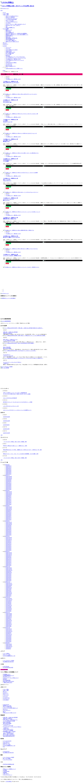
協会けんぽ (8, 36)
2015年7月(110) (9, 634)
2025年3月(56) (8, 486)
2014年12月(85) (9, 644)
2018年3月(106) (9, 593)
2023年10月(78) (9, 509)
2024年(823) (7, 490)
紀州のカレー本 (6, 743)
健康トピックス (9, 29)
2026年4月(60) (8, 470)
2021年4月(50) (8, 546)
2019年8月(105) (9, 572)
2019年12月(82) (9, 567)
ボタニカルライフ (6, 710)
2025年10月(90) (9, 478)
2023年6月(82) (8, 513)
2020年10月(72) (9, 554)
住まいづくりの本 (6, 654)
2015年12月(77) (9, 628)
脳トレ (4, 711)
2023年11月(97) (9, 508)
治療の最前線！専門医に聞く (12, 38)
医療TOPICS (8, 31)
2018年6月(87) (8, 590)
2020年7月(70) (8, 558)
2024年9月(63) (8, 495)
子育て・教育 (6, 14)
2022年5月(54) (8, 530)
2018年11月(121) (9, 584)
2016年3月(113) (9, 624)
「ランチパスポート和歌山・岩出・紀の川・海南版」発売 (15, 441)
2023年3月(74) (8, 517)
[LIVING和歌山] (7, 2)
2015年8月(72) (8, 633)
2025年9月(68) (8, 479)
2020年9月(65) (8, 556)
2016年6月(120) (9, 620)
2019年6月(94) (8, 574)
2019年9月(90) (8, 571)
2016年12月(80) (9, 613)
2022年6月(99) (8, 529)
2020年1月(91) (8, 565)
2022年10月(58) (9, 524)
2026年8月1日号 (6, 428)
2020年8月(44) (8, 557)
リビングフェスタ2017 (7, 759)
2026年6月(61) (8, 468)
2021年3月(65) (8, 547)
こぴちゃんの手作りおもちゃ (12, 21)
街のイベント (6, 694)
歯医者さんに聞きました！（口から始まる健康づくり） (17, 34)
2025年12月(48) (9, 476)
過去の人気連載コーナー (11, 66)
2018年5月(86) (8, 591)
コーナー (5, 46)
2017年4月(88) (8, 607)
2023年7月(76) (8, 512)
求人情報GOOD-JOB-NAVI (8, 661)
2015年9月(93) (8, 632)
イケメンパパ (8, 47)
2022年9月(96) (8, 525)
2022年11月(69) (9, 523)
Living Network (6, 666)
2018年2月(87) (8, 594)
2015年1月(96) (8, 641)
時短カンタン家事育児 (10, 17)
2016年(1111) (7, 612)
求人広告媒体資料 (6, 680)
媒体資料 (5, 679)
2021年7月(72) (8, 543)
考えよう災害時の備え (7, 706)
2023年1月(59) (8, 519)
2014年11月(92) (9, 645)
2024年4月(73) (8, 501)
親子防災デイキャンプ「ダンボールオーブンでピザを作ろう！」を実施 (17, 402)
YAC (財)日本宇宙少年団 (8, 667)
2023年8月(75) (8, 511)
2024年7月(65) (8, 497)
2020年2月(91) (8, 564)
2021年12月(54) (9, 537)
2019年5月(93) (8, 576)
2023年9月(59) (8, 510)
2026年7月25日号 (6, 432)
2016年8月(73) (8, 618)
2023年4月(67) (8, 516)
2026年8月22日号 (6, 420)
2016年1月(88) (8, 626)
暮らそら (5, 42)
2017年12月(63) (9, 598)
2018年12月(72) (9, 583)
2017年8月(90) (8, 603)
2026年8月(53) (8, 465)
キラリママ (8, 48)
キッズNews (8, 23)
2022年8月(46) (8, 526)
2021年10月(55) (9, 539)
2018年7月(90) (8, 588)
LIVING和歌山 (9, 781)
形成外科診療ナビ (9, 35)
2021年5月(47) (8, 545)
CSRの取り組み (6, 771)
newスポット (5, 692)
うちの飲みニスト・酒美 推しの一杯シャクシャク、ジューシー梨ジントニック (10, 199)
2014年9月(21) (8, 647)
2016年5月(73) (8, 621)
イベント (5, 45)
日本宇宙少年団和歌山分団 (8, 764)
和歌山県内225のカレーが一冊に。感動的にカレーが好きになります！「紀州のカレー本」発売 (22, 449)
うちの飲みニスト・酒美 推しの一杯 (13, 59)
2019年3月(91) (8, 578)
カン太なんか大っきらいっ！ (12, 18)
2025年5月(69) (8, 484)
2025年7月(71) (8, 482)
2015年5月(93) (8, 637)
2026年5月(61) (8, 469)
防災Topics (8, 55)
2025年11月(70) (9, 477)
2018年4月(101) (9, 592)
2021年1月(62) (8, 550)
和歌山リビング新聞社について (9, 769)
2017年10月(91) (9, 600)
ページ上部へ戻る (4, 669)
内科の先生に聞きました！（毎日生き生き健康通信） (16, 33)
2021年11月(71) (9, 538)
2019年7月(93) (8, 573)
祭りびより (5, 709)
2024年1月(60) (8, 504)
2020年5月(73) (8, 560)
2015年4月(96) (8, 638)
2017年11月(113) (9, 599)
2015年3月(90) (8, 639)
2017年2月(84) (8, 610)
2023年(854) (7, 505)
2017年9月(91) (8, 601)
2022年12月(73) (9, 522)
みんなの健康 (6, 28)
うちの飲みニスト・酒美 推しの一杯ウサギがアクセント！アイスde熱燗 (10, 160)
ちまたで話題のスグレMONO (12, 49)
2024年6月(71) (8, 498)
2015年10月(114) (9, 631)
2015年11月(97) (9, 629)
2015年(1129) (7, 627)
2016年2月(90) (8, 625)
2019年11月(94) (9, 569)
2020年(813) (7, 551)
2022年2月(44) (8, 533)
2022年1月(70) (8, 535)
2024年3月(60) (8, 502)
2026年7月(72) (8, 467)
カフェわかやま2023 (7, 740)
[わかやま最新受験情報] (6, 321)
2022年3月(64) (8, 532)
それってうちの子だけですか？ (12, 15)
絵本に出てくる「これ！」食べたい (13, 25)
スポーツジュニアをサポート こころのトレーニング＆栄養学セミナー (17, 410)
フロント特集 (6, 13)
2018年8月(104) (9, 587)
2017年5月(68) (8, 606)
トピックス (8, 61)
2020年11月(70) (9, 553)
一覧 (1, 435)
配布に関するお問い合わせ (8, 681)
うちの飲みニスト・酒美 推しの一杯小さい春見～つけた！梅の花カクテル (10, 140)
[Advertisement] (39, 279)
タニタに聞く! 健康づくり (11, 40)
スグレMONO (6, 699)
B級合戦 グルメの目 (7, 705)
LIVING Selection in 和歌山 (11, 62)
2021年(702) (7, 536)
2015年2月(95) (8, 640)
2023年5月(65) (8, 515)
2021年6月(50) (8, 544)
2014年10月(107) (9, 646)
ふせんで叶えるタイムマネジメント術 (11, 406)
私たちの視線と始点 (10, 53)
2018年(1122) (7, 581)
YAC (6, 26)
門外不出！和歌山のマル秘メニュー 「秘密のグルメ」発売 (15, 445)
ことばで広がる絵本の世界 (11, 19)
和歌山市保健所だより (10, 39)
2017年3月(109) (9, 608)
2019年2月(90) (8, 579)
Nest (4, 746)
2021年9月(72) (8, 540)
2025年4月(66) (8, 485)
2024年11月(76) (9, 492)
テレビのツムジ (9, 63)
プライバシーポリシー (7, 774)
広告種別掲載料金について (8, 675)
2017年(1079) (7, 597)
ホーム (4, 12)
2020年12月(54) (9, 552)
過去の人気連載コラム (10, 27)
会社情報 (5, 770)
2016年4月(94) (8, 622)
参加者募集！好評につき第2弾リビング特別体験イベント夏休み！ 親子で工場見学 (9, 732)
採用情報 (5, 772)
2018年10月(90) (9, 585)
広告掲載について (6, 674)
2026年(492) (7, 464)
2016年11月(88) (9, 614)
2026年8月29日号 (6, 416)
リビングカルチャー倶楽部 (8, 660)
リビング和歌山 (6, 653)
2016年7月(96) (8, 619)
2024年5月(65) (8, 499)
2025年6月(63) (8, 483)
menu (2, 10)
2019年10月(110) (9, 570)
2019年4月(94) (8, 577)
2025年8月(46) (8, 481)
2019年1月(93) (8, 580)
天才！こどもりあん (10, 20)
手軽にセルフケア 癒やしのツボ (12, 41)
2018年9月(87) (8, 586)
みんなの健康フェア (10, 32)
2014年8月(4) (8, 648)
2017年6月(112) (9, 605)
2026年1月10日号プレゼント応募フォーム (14, 68)
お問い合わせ (6, 773)
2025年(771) (7, 475)
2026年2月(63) (8, 472)
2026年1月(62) (8, 474)
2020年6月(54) (8, 559)
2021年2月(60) (8, 549)
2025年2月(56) (8, 488)
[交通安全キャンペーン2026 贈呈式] (8, 298)
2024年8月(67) (8, 496)
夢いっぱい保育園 (6, 758)
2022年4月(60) (8, 531)
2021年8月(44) (8, 542)
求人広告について (6, 676)
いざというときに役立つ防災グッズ (10, 708)
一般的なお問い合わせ (7, 682)
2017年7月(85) (8, 604)
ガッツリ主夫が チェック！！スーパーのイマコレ (16, 57)
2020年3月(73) (8, 563)
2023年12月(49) (9, 506)
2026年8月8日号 (6, 424)
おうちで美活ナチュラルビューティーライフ (15, 60)
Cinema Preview (9, 50)
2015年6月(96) (8, 635)
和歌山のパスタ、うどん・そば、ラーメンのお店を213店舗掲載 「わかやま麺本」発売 (20, 453)
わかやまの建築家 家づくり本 (9, 655)
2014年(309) (7, 642)
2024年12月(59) (9, 491)
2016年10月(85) (9, 615)
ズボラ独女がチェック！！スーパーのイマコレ (15, 56)
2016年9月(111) (9, 617)
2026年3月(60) (8, 471)
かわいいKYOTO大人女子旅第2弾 (10, 398)
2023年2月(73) (8, 518)
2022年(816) (7, 520)
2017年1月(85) (8, 611)
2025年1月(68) (8, 489)
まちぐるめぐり (6, 742)
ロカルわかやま (6, 751)
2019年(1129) (7, 566)
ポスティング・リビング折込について (11, 677)
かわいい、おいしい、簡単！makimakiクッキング (16, 24)
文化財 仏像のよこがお (10, 52)
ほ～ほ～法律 (8, 54)
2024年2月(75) (8, 503)
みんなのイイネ (9, 64)
